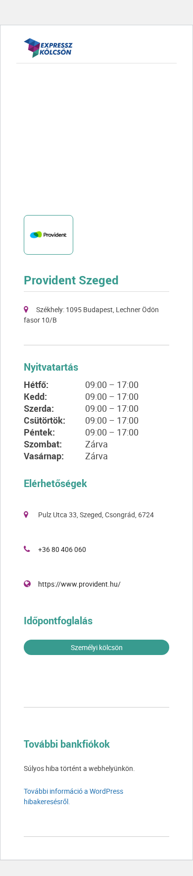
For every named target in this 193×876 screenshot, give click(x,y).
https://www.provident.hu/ (79, 584)
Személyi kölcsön (97, 647)
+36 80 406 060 (62, 549)
